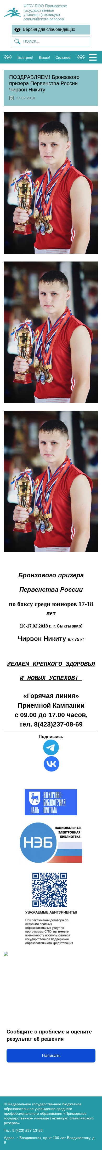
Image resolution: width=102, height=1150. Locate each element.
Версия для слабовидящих (48, 29)
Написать (51, 1055)
